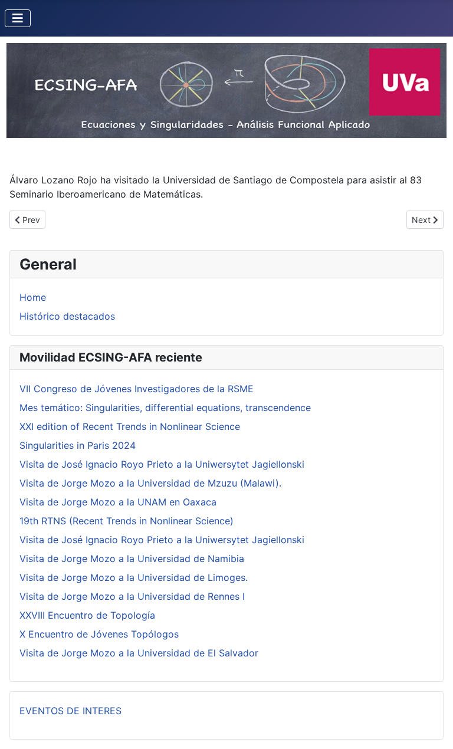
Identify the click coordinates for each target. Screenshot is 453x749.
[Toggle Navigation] (18, 18)
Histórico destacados (67, 316)
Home (32, 297)
